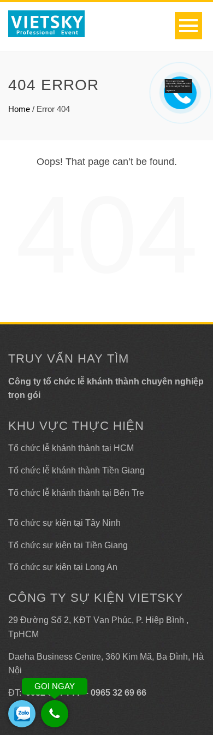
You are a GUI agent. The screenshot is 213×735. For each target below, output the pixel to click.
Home (19, 109)
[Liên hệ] (178, 85)
